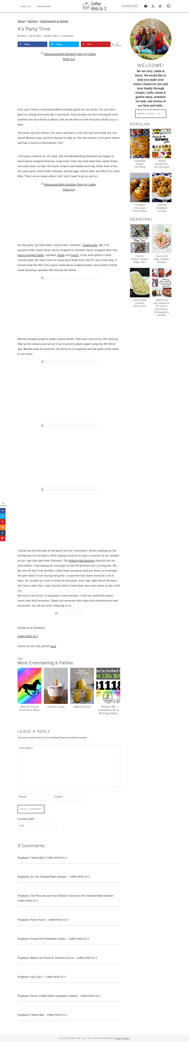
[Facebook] (145, 6)
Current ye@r (27, 819)
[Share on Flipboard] (3, 538)
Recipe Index (44, 6)
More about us (149, 113)
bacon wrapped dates (31, 255)
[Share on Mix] (3, 527)
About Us (26, 6)
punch (75, 255)
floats (61, 255)
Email (59, 797)
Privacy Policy (122, 1038)
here (53, 646)
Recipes (32, 21)
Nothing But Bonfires (81, 561)
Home (21, 21)
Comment (26, 748)
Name (24, 797)
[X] (153, 6)
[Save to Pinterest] (3, 522)
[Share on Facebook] (3, 511)
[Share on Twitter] (3, 516)
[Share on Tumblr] (3, 533)
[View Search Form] (168, 6)
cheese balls (90, 245)
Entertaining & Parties (54, 21)
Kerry (23, 36)
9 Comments (67, 36)
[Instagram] (160, 6)
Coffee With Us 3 (28, 636)
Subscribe (130, 6)
